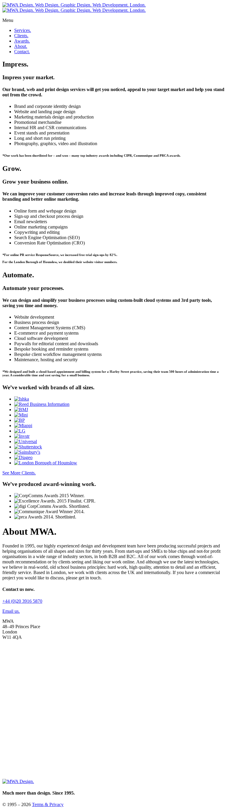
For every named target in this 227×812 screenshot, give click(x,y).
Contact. (22, 51)
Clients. (21, 35)
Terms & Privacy (48, 804)
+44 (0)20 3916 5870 (22, 601)
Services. (22, 30)
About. (20, 46)
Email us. (11, 611)
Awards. (22, 40)
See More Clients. (19, 472)
